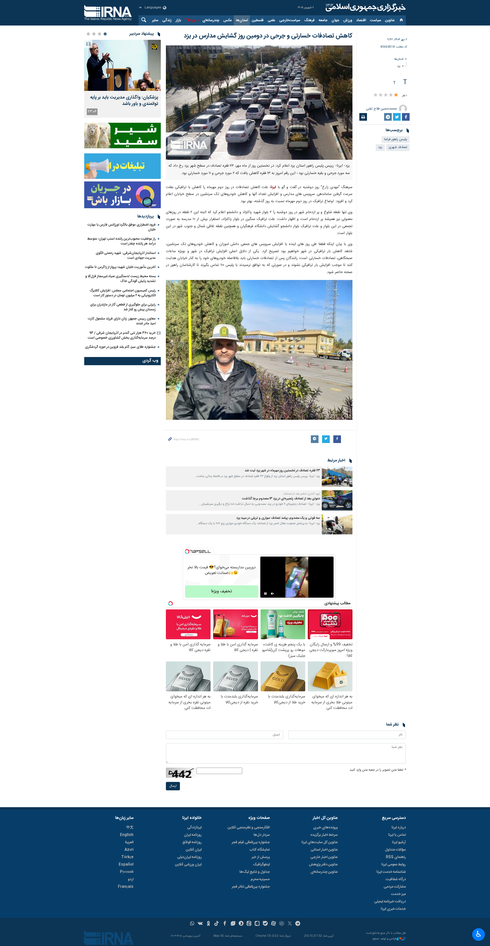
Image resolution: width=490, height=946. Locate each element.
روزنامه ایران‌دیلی (189, 857)
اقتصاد (361, 20)
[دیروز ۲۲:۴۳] (122, 65)
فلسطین (258, 20)
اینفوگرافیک (261, 865)
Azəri (129, 850)
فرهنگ (309, 20)
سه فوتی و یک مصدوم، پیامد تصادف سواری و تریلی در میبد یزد (278, 518)
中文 (129, 828)
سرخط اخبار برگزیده (324, 835)
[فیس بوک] (224, 924)
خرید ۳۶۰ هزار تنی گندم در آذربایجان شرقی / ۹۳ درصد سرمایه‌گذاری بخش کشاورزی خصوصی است (122, 335)
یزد (398, 66)
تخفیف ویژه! (221, 591)
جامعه (323, 20)
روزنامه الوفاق (192, 842)
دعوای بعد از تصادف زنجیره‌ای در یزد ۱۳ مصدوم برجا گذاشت (281, 498)
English (126, 835)
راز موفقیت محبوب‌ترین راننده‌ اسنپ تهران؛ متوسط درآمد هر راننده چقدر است (121, 241)
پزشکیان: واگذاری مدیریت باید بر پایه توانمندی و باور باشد (124, 101)
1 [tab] (105, 33)
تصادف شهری (398, 147)
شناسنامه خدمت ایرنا (391, 872)
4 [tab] (88, 33)
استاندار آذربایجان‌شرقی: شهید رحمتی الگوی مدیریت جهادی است (126, 255)
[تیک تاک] (216, 924)
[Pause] (265, 594)
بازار (178, 20)
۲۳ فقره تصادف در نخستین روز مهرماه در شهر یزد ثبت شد (282, 470)
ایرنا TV (190, 20)
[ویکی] (200, 924)
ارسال (173, 786)
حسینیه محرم (260, 879)
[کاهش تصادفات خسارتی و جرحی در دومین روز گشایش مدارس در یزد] (259, 102)
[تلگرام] (298, 924)
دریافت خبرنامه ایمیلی (390, 902)
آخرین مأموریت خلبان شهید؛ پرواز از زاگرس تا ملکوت (120, 267)
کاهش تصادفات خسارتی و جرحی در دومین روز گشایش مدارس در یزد (268, 36)
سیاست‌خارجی (289, 20)
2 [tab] (99, 33)
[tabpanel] (122, 79)
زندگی (167, 20)
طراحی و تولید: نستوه (385, 939)
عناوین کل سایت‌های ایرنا (319, 842)
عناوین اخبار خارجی (324, 857)
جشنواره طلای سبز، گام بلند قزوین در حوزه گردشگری (120, 347)
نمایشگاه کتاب (260, 850)
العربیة (129, 842)
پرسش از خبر (261, 857)
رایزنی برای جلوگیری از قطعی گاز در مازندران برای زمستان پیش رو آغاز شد (123, 307)
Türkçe (127, 857)
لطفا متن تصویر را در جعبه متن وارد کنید (378, 770)
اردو (130, 879)
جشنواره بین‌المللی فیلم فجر (251, 842)
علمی (271, 20)
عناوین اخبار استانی (324, 850)
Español (126, 865)
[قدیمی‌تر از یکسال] (337, 476)
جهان (335, 20)
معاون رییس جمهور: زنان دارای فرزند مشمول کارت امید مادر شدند (122, 321)
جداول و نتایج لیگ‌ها (254, 872)
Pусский (126, 872)
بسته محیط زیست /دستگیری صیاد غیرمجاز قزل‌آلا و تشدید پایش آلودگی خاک (120, 279)
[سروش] (241, 924)
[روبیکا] (281, 924)
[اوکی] (208, 924)
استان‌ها (242, 20)
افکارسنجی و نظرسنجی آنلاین (249, 828)
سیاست (375, 20)
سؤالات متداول (395, 850)
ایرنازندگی (194, 828)
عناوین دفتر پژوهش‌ (323, 865)
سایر (155, 20)
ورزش (347, 20)
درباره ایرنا (398, 828)
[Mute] (273, 594)
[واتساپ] (192, 924)
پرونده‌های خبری (325, 828)
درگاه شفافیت (396, 879)
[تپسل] (187, 551)
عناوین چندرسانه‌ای (324, 872)
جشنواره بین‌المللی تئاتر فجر (251, 887)
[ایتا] (249, 924)
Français (125, 887)
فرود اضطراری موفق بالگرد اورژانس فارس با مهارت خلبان (122, 227)
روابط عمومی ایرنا (393, 865)
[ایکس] (289, 924)
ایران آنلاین (194, 850)
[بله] (265, 924)
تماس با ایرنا (397, 835)
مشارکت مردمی (395, 887)
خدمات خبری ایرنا (393, 909)
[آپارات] (273, 924)
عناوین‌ (390, 20)
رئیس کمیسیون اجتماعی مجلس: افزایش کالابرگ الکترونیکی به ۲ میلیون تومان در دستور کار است (123, 293)
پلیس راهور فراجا (395, 139)
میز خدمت (398, 894)
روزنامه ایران (193, 835)
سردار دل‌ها (261, 835)
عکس (227, 20)
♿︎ (478, 934)
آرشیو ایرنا (399, 842)
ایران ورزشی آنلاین (188, 865)
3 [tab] (93, 33)
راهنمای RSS (396, 857)
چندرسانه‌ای (210, 20)
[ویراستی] (232, 924)
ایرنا (365, 8)
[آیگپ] (257, 924)
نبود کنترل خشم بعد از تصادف (301, 493)
